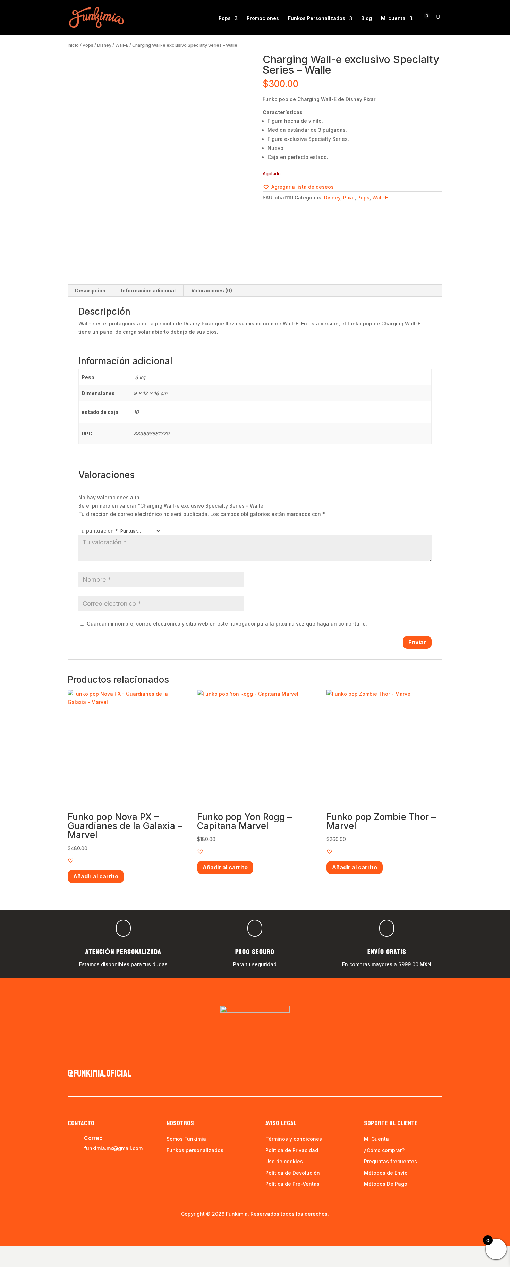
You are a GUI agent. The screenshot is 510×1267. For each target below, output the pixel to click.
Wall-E (121, 45)
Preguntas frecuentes (390, 1161)
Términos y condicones (293, 1139)
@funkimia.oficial (99, 1073)
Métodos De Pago (385, 1184)
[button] (298, 187)
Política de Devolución (292, 1173)
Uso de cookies (284, 1161)
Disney (104, 45)
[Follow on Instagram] (87, 1056)
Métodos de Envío (386, 1173)
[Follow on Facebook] (73, 1056)
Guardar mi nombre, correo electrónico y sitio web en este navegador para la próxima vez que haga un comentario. (227, 624)
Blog (366, 18)
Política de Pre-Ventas (292, 1184)
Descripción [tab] (90, 291)
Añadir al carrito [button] (95, 876)
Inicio (73, 45)
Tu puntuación (98, 531)
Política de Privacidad (291, 1150)
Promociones (263, 18)
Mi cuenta (393, 18)
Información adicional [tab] (148, 291)
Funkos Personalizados (316, 18)
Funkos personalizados (195, 1150)
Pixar (349, 198)
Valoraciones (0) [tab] (211, 291)
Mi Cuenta (376, 1139)
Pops (225, 18)
